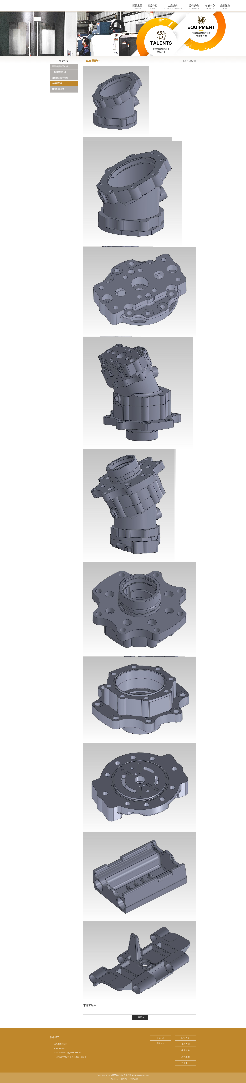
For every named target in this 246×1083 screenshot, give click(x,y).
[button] (18, 36)
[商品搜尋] (240, 6)
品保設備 (185, 1056)
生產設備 (185, 1050)
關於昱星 (185, 1038)
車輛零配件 (57, 83)
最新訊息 (160, 1038)
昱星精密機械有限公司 (21, 6)
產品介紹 (185, 1044)
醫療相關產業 (58, 88)
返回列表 (141, 1017)
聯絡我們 (54, 1037)
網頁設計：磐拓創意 (129, 1079)
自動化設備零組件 (60, 77)
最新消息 (160, 1043)
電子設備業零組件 (60, 66)
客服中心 (185, 1063)
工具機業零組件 (59, 71)
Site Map (114, 1079)
